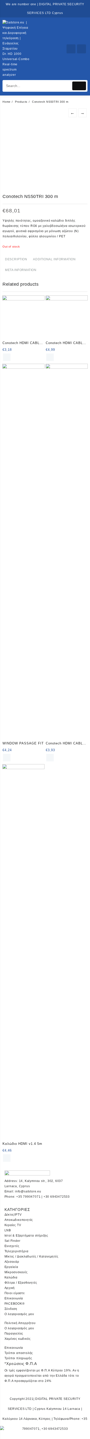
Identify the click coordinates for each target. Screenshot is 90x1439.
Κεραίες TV (12, 1225)
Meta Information (20, 270)
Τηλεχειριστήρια (16, 1251)
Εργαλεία (11, 1267)
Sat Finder (12, 1241)
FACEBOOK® (14, 1303)
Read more (6, 357)
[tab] (16, 259)
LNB (7, 1230)
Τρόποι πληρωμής (18, 1358)
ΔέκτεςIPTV (13, 1214)
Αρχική (9, 1288)
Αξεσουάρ (11, 1261)
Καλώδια (11, 1277)
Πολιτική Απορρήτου (20, 1323)
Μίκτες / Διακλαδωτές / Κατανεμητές (31, 1256)
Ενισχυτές (12, 1246)
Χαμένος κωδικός (17, 1339)
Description (16, 259)
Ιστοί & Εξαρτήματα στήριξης (26, 1235)
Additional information (54, 259)
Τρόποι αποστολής (18, 1353)
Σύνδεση (11, 1309)
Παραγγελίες (14, 1333)
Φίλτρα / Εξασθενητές (20, 1282)
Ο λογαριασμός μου (19, 1314)
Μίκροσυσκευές (16, 1272)
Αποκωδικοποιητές (18, 1220)
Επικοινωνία (13, 1298)
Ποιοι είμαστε (14, 1293)
